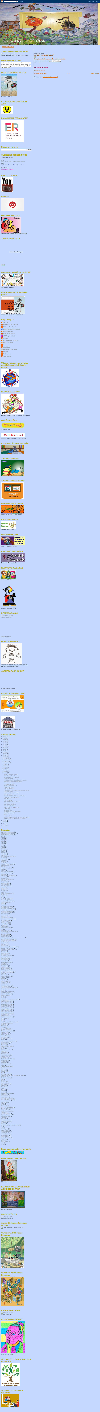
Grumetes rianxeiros (9, 345)
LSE (2, 1020)
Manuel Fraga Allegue (7, 1030)
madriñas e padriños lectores (9, 1022)
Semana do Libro (5, 1116)
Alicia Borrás (4, 859)
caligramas (4, 878)
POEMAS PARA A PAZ (9, 805)
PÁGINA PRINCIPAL (8, 47)
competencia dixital (6, 907)
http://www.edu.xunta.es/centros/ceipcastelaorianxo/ (13, 161)
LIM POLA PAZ (7, 808)
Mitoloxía (3, 1044)
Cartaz (3, 887)
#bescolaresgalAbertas (7, 832)
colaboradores (5, 902)
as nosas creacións (6, 868)
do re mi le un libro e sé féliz (8, 946)
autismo (3, 870)
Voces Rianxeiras (6, 1137)
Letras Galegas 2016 (6, 1004)
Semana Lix (4, 1117)
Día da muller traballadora (8, 931)
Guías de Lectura (5, 976)
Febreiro (3, 964)
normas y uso (4, 1056)
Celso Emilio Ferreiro (6, 893)
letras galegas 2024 (6, 1011)
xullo (2, 1143)
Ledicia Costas (5, 995)
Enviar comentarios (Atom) (50, 77)
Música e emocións (6, 1050)
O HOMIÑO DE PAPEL (9, 784)
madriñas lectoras (6, 1023)
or (1, 1067)
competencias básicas (7, 911)
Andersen (3, 861)
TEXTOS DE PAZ (8, 800)
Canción (3, 880)
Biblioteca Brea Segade (9, 327)
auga (2, 869)
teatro (2, 1123)
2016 (4, 752)
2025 (4, 738)
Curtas (3, 925)
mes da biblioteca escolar (8, 1041)
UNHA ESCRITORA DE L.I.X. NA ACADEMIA (14, 795)
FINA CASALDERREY (9, 788)
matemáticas (4, 1037)
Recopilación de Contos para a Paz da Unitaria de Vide (49, 59)
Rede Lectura (7, 354)
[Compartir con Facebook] (58, 61)
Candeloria (4, 882)
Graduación (4, 974)
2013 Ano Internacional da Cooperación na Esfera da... (17, 817)
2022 (4, 743)
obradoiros (4, 1062)
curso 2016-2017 (5, 921)
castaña (3, 889)
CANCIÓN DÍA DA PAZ (9, 813)
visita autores (4, 1135)
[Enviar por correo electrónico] (53, 61)
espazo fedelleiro (5, 958)
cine (2, 897)
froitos (2, 973)
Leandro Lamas (5, 992)
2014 (4, 755)
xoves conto (4, 1141)
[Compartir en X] (56, 61)
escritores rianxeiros (6, 955)
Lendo (3, 997)
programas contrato (6, 1093)
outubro (3, 1071)
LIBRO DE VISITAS (8, 791)
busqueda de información (8, 875)
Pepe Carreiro (5, 1083)
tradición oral (4, 1130)
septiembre (7, 762)
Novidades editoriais (6, 1058)
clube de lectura (5, 899)
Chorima (5, 338)
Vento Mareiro (7, 356)
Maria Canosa (5, 1034)
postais (3, 1092)
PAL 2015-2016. (5, 1074)
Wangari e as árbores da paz (11, 774)
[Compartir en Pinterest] (60, 61)
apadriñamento (5, 865)
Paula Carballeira (6, 1078)
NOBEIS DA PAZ (8, 810)
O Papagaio (4, 1061)
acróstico (3, 854)
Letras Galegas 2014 (6, 1001)
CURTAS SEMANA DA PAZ (10, 785)
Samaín (3, 1112)
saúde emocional (5, 1113)
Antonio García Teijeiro (7, 864)
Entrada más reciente (40, 73)
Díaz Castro (4, 941)
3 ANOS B (6, 322)
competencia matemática (8, 910)
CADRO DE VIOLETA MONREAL (12, 793)
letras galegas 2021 (6, 1009)
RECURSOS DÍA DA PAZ (10, 804)
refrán (2, 1103)
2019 (4, 747)
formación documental (7, 972)
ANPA (2, 862)
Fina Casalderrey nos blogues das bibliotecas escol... (16, 790)
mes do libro (4, 1043)
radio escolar (4, 1095)
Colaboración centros (7, 901)
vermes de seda (5, 1131)
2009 (4, 825)
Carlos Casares (5, 885)
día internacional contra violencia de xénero (13, 938)
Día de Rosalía (5, 935)
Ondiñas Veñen (5, 1064)
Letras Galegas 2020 (6, 1008)
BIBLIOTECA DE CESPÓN (10, 324)
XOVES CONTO (8, 794)
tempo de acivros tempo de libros (10, 1125)
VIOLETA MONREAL (9, 787)
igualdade (4, 980)
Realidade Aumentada (7, 1098)
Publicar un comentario (39, 70)
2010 (4, 823)
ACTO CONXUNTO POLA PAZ (11, 777)
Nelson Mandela (5, 1055)
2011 (4, 822)
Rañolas (5, 351)
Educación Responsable (7, 949)
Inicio (68, 73)
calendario (4, 876)
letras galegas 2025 (6, 1013)
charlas (3, 894)
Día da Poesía (5, 934)
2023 (4, 741)
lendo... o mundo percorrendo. (9, 999)
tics (2, 1126)
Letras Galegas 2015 (6, 1002)
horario (3, 978)
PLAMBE (3, 1089)
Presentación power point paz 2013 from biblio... (15, 780)
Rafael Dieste (4, 1097)
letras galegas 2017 (6, 1005)
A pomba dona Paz (8, 778)
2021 (4, 744)
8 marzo (3, 850)
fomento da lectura (6, 969)
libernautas (4, 1018)
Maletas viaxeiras (6, 1028)
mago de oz (4, 1024)
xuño (2, 1144)
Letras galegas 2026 (6, 1014)
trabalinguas (4, 1129)
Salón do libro (5, 1109)
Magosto (3, 1025)
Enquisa (3, 950)
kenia (2, 990)
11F (2, 836)
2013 (4, 757)
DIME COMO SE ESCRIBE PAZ (11, 807)
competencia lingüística (7, 908)
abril (5, 768)
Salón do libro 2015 (6, 1111)
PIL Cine (3, 1085)
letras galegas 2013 (6, 1000)
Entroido (3, 952)
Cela (2, 892)
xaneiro (3, 1139)
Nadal (2, 1051)
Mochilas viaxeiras (6, 1046)
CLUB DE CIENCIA (6, 898)
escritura (3, 957)
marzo (6, 770)
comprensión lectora (6, 912)
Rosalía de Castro (6, 1108)
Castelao (3, 890)
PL (2, 1088)
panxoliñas (4, 1076)
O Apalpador (4, 1060)
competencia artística (6, 906)
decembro (4, 926)
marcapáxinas (5, 1033)
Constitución (4, 913)
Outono (3, 1070)
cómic (2, 904)
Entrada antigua (94, 73)
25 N (2, 848)
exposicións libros (6, 962)
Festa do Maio (5, 967)
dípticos (3, 945)
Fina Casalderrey (5, 968)
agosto (6, 764)
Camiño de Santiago (6, 879)
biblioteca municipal (6, 873)
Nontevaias (6, 347)
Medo (2, 1039)
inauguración (4, 982)
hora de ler (4, 977)
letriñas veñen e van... (7, 1016)
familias (3, 963)
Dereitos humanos (6, 927)
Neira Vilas (4, 1053)
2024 (4, 739)
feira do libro (4, 966)
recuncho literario (6, 1100)
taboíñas (3, 1122)
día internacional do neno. (8, 940)
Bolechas (3, 874)
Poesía (3, 1090)
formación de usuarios (7, 971)
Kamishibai (4, 988)
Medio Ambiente (5, 1038)
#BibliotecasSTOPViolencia (8, 833)
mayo (5, 767)
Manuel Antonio (5, 1029)
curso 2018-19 (5, 924)
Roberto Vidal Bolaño (7, 1107)
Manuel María (5, 1032)
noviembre (6, 759)
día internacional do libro (7, 939)
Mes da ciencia (5, 1042)
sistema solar (4, 1120)
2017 (4, 750)
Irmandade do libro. (6, 985)
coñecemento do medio (7, 918)
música (3, 1048)
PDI (2, 1080)
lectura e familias (5, 994)
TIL (2, 1127)
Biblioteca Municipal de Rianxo (11, 329)
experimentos (4, 959)
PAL (2, 1072)
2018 (4, 749)
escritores (3, 954)
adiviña (3, 855)
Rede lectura (4, 1102)
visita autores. (5, 1136)
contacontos (4, 915)
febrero (6, 771)
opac (2, 1065)
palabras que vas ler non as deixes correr (12, 1075)
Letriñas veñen (5, 1015)
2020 (4, 746)
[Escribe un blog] (54, 61)
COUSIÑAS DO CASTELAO (10, 340)
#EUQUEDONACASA (7, 834)
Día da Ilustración (6, 930)
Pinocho (3, 1086)
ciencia (3, 896)
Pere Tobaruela (5, 1084)
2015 (4, 753)
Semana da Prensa (6, 1114)
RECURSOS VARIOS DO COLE (11, 801)
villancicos (4, 1132)
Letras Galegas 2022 (6, 1010)
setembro (3, 1118)
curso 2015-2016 (5, 920)
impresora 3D (4, 981)
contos (3, 916)
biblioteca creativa (6, 871)
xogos (2, 1140)
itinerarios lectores (6, 986)
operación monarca (6, 1066)
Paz (40, 62)
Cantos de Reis (5, 884)
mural (2, 1047)
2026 (4, 736)
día (2, 929)
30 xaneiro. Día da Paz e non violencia (13, 781)
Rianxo (3, 1104)
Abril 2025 (4, 852)
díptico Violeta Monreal (9, 775)
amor (2, 860)
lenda (2, 996)
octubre (6, 761)
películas (3, 1081)
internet (3, 983)
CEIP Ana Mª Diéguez (9, 333)
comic (2, 903)
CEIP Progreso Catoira (9, 336)
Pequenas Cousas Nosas (10, 349)
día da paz (4, 932)
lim (2, 1019)
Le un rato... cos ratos (7, 991)
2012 (4, 820)
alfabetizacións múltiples (7, 856)
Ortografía (4, 1069)
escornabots (4, 953)
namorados (4, 1052)
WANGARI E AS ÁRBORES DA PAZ (12, 811)
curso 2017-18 (5, 922)
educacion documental (7, 948)
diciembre (6, 758)
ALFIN (3, 857)
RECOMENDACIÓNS (7, 1099)
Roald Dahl (4, 1106)
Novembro (4, 1057)
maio (2, 1027)
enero (5, 772)
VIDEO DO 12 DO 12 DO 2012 (11, 797)
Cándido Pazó (5, 883)
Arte (2, 866)
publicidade (4, 1094)
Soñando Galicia (5, 1121)
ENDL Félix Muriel (8, 342)
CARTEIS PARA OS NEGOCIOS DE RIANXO (15, 818)
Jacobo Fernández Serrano (8, 987)
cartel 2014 (4, 888)
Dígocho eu (4, 944)
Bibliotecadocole (8, 331)
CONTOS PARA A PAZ (9, 803)
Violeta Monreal (7, 798)
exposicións (4, 960)
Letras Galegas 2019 (6, 1006)
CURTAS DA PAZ (8, 783)
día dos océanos (5, 936)
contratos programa (6, 917)
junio (5, 765)
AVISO (5, 814)
